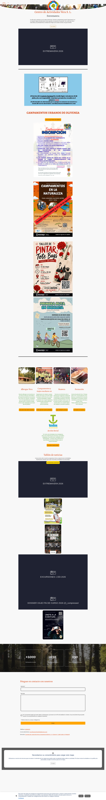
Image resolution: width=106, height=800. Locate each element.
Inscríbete (53, 26)
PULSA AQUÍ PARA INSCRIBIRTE (53, 119)
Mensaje (23, 693)
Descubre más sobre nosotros (26, 410)
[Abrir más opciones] (8, 2)
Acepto (53, 763)
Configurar (21, 798)
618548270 (27, 729)
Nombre (23, 686)
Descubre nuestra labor (53, 445)
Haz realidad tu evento (61, 410)
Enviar (53, 723)
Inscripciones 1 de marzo (53, 462)
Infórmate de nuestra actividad (44, 410)
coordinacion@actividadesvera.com (38, 732)
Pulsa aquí (53, 552)
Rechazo (87, 796)
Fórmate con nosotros (79, 410)
